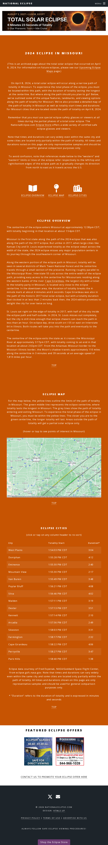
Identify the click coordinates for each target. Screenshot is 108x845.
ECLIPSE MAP (56, 195)
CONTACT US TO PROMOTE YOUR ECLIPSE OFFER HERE (54, 776)
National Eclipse (18, 3)
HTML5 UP (59, 810)
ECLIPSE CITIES (77, 195)
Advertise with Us (75, 818)
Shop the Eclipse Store (54, 842)
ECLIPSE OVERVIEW (32, 195)
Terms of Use (51, 818)
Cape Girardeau (54, 281)
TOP (54, 365)
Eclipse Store (44, 124)
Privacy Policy (30, 818)
